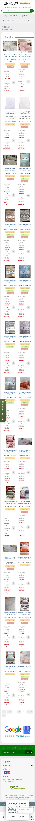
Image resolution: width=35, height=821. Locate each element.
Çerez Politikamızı (15, 810)
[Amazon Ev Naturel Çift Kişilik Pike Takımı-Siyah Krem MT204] (25, 215)
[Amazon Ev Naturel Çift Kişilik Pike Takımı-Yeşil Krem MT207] (25, 159)
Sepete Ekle (13, 82)
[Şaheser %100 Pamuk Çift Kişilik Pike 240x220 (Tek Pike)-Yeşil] (10, 657)
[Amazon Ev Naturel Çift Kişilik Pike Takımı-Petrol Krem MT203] (10, 327)
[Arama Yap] (32, 11)
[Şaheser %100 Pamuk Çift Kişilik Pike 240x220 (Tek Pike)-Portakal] (25, 548)
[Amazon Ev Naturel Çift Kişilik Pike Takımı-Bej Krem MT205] (10, 271)
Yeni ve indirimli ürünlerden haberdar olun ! (17, 748)
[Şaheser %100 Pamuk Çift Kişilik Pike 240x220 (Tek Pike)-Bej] (10, 493)
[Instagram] (8, 772)
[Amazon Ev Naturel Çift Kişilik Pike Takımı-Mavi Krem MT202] (25, 271)
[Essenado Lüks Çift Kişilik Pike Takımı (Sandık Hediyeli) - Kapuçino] (10, 46)
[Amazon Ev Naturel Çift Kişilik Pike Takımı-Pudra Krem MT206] (25, 327)
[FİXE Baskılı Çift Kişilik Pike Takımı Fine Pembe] (25, 657)
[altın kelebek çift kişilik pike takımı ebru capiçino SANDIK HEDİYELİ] (10, 159)
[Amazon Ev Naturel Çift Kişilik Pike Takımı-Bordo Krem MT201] (10, 215)
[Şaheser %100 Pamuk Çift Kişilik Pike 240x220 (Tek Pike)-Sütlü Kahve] (10, 604)
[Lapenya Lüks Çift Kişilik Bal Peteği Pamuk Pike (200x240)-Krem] (25, 103)
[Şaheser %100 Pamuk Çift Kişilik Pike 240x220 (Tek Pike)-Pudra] (10, 441)
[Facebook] (5, 772)
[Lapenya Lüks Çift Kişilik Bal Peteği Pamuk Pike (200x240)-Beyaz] (10, 103)
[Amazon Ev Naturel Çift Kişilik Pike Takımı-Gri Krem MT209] (10, 383)
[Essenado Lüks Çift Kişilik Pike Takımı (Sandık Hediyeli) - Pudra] (25, 46)
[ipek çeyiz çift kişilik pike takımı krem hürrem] (10, 548)
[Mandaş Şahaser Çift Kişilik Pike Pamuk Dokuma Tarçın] (25, 441)
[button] (27, 21)
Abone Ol (29, 752)
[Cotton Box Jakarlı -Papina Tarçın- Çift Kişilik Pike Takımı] (25, 383)
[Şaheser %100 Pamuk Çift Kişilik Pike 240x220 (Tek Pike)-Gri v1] (25, 604)
